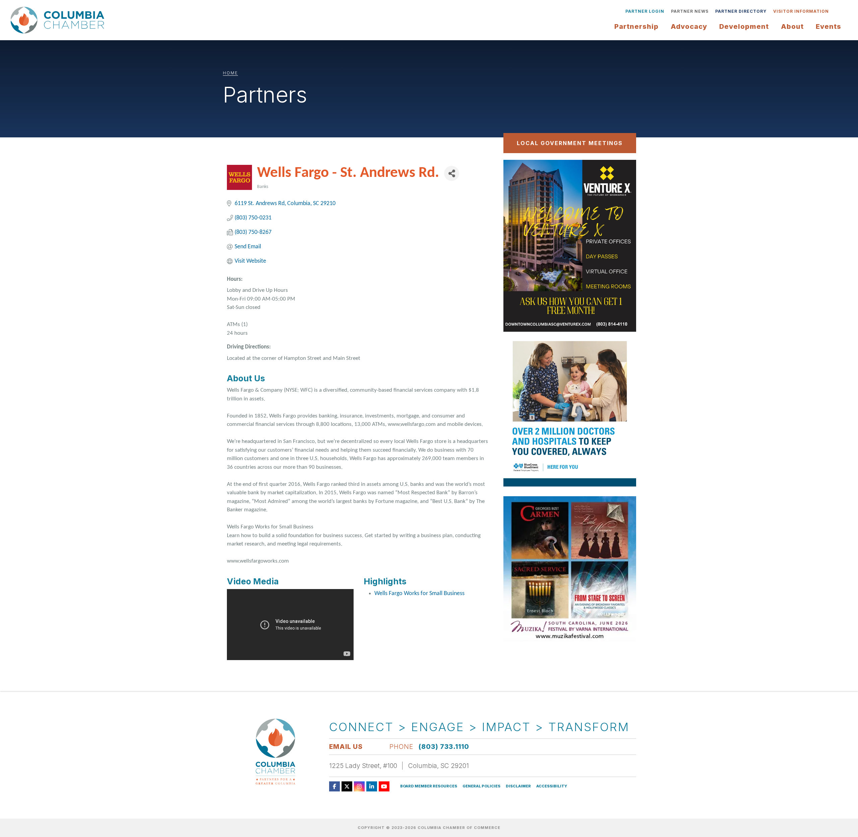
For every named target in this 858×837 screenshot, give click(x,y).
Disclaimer (518, 786)
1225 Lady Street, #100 (363, 766)
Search (837, 11)
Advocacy (689, 26)
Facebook (334, 786)
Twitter (347, 786)
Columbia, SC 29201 (438, 766)
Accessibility (551, 786)
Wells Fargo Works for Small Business (419, 593)
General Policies (481, 786)
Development (744, 26)
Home (230, 72)
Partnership (636, 26)
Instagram (359, 786)
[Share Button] (451, 173)
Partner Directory (741, 11)
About (792, 26)
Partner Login (644, 11)
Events (828, 26)
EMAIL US (346, 747)
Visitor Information (801, 11)
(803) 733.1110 (444, 747)
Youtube (384, 786)
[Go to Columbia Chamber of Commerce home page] (59, 20)
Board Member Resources (428, 786)
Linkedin (371, 786)
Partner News (690, 11)
